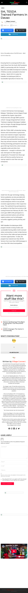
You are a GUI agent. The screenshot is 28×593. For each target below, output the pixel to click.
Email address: (14, 305)
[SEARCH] (26, 2)
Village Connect (10, 589)
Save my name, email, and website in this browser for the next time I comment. (13, 475)
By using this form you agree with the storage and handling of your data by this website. (14, 479)
